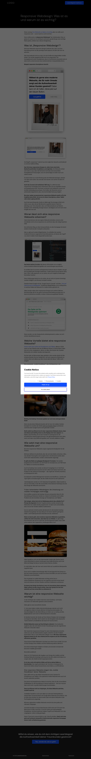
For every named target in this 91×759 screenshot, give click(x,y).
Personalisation (50, 381)
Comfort (59, 381)
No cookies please (45, 389)
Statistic (41, 381)
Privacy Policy (51, 377)
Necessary (33, 381)
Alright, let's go (45, 384)
